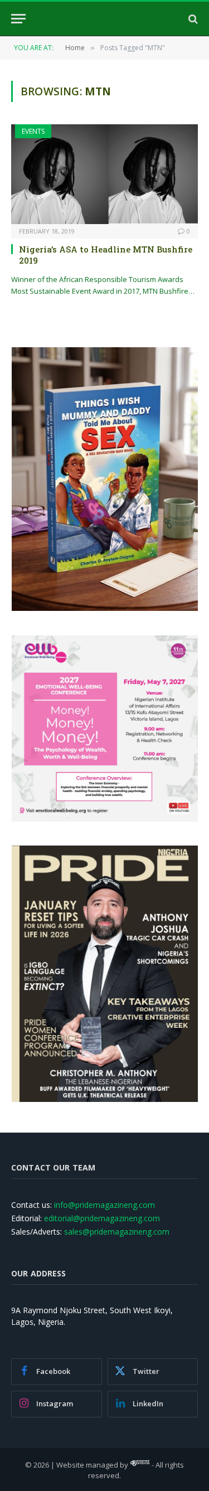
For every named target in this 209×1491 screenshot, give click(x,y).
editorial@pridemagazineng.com (102, 1218)
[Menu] (18, 18)
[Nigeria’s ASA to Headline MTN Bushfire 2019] (104, 174)
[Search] (192, 18)
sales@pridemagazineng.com (116, 1231)
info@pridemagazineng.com (104, 1204)
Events (33, 131)
